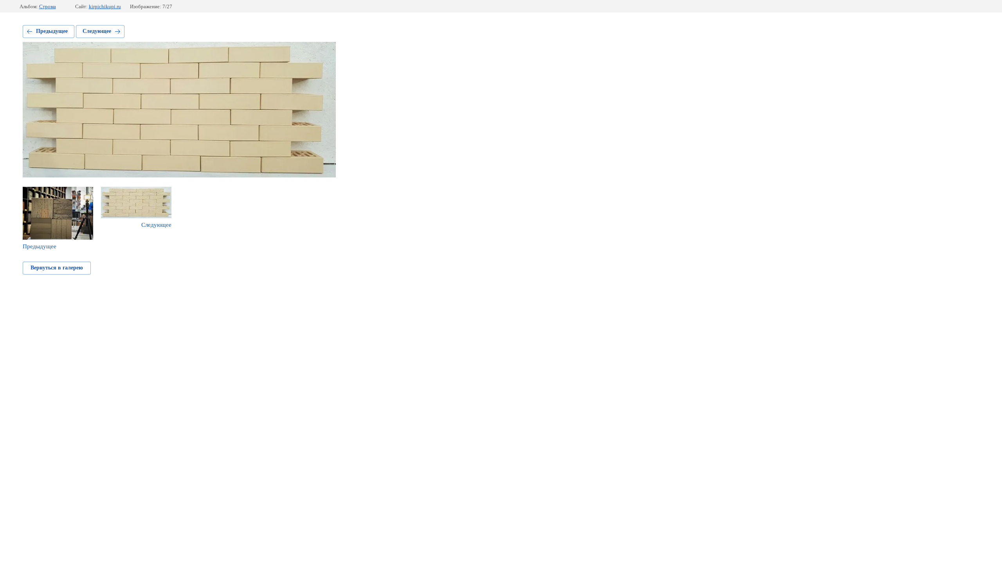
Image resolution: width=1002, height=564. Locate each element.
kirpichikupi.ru (105, 6)
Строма (47, 6)
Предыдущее (52, 31)
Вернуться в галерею (57, 268)
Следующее (97, 31)
